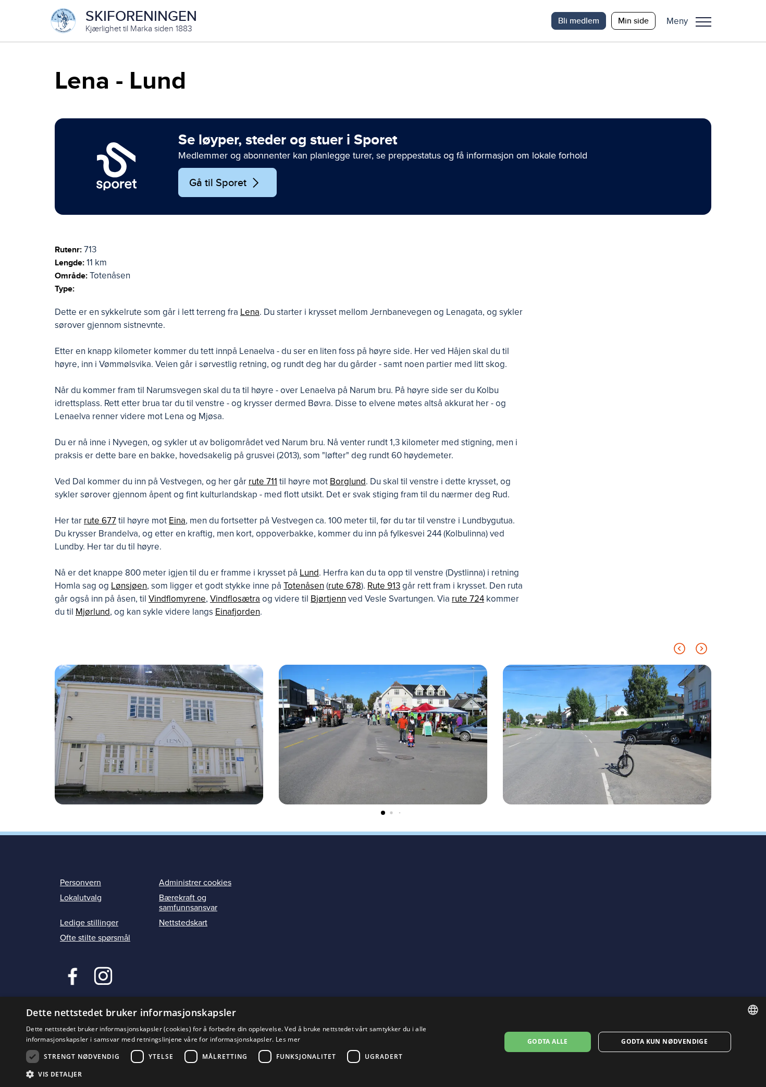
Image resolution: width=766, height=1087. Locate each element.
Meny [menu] (703, 21)
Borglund (348, 481)
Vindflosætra (235, 598)
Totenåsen (303, 585)
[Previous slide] (679, 650)
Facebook (70, 974)
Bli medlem (578, 21)
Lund (309, 572)
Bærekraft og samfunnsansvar (188, 903)
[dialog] (383, 1042)
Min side (633, 21)
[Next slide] (701, 650)
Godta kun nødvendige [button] (664, 1041)
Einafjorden (237, 611)
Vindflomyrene (177, 598)
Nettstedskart (183, 923)
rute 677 (100, 520)
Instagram (103, 974)
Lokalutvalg (81, 898)
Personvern (80, 882)
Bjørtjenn (328, 598)
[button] (692, 21)
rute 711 (263, 481)
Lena (250, 312)
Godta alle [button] (547, 1041)
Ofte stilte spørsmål (95, 938)
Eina (177, 520)
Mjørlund (93, 611)
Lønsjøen (129, 585)
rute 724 (468, 598)
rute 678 (344, 585)
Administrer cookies (195, 882)
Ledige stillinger (89, 923)
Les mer (288, 1039)
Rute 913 (383, 585)
